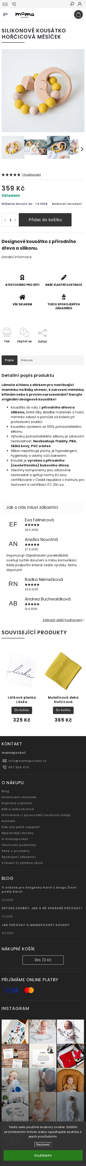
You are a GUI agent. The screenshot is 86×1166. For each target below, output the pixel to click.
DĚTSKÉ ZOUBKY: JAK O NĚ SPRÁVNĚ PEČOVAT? (42, 908)
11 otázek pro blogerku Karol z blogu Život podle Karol (39, 890)
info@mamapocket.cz (27, 761)
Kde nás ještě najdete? (21, 827)
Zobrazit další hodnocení (62, 620)
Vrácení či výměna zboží (22, 863)
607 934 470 (18, 767)
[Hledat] (71, 4)
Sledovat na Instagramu (28, 1121)
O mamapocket (15, 839)
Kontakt (8, 821)
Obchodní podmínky (19, 845)
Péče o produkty (16, 851)
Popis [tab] (9, 360)
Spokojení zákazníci (19, 857)
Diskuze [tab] (27, 360)
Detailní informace (17, 257)
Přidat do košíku (45, 219)
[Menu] (5, 13)
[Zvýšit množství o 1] (15, 220)
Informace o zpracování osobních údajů (36, 815)
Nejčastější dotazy (18, 833)
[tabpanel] (22, 688)
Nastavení (43, 1144)
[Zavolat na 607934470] (15, 4)
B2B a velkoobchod (18, 809)
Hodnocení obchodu (19, 797)
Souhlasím (43, 1155)
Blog (5, 791)
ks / (43, 959)
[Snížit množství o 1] (5, 220)
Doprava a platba (17, 803)
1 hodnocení (31, 174)
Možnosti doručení (67, 204)
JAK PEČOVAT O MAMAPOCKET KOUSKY (35, 925)
